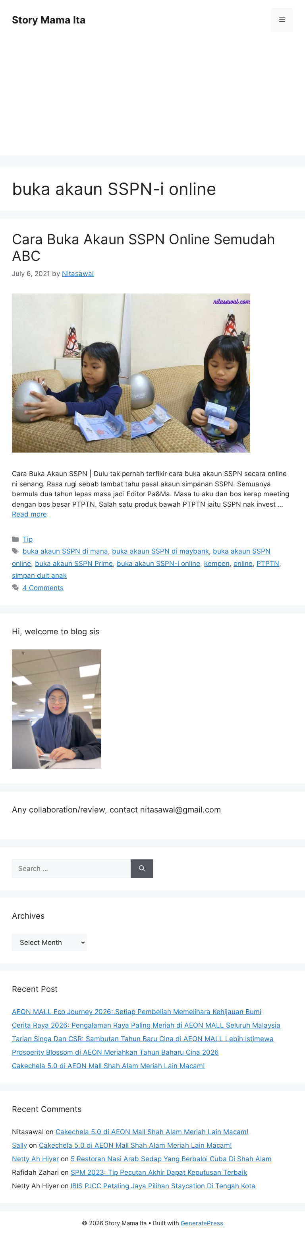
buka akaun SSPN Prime (74, 563)
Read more (29, 514)
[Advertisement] (152, 99)
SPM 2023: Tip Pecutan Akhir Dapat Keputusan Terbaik (159, 1172)
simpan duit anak (39, 575)
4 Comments (43, 588)
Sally (19, 1145)
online (243, 563)
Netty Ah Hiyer (35, 1159)
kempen (217, 563)
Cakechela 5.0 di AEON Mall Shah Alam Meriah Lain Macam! (108, 1066)
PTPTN (268, 563)
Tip (28, 539)
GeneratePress (202, 1223)
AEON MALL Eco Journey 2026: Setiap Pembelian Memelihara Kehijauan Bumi (136, 1012)
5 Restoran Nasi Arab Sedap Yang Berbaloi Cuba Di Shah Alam (171, 1159)
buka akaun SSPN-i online (158, 563)
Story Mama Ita (49, 20)
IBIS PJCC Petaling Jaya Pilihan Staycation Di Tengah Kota (163, 1186)
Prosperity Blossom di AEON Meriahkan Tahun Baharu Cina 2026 (115, 1052)
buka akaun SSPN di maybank (160, 551)
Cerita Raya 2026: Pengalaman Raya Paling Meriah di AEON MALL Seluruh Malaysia (146, 1025)
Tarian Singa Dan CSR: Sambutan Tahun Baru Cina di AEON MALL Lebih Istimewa (143, 1039)
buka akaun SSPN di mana (65, 551)
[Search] (142, 868)
